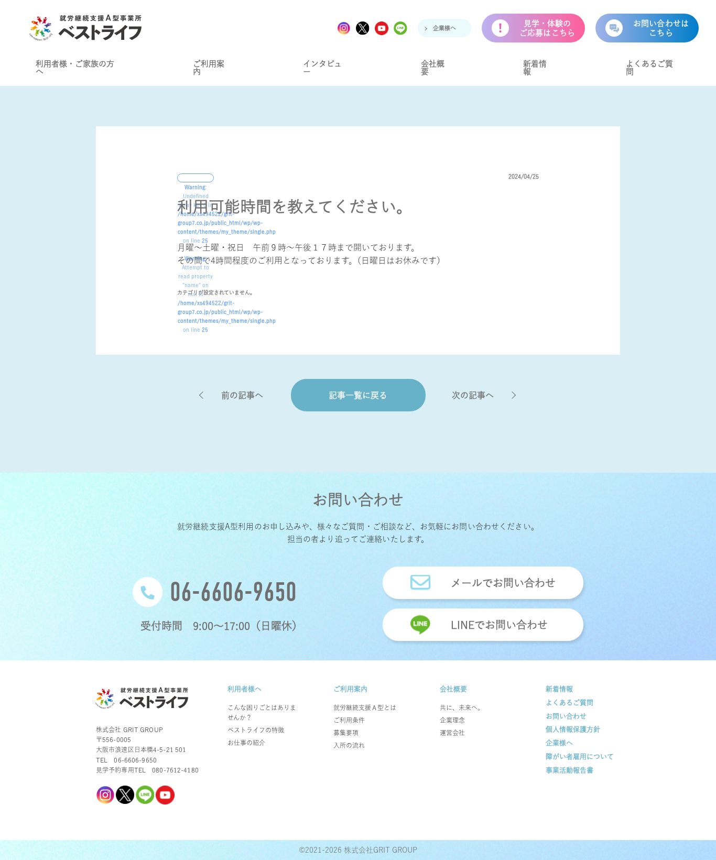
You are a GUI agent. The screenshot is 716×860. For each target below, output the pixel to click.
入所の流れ (349, 745)
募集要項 (346, 733)
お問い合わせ (566, 716)
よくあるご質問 (649, 67)
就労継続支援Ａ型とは (364, 707)
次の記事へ (473, 395)
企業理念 (452, 720)
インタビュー (322, 67)
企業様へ (444, 28)
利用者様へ (244, 688)
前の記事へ (242, 395)
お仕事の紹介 (246, 742)
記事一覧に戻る (358, 395)
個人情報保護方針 (573, 729)
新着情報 (535, 67)
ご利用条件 (349, 720)
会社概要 (432, 67)
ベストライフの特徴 (255, 730)
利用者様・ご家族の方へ (75, 67)
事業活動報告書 (569, 770)
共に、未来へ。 (462, 707)
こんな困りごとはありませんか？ (261, 712)
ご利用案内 (208, 67)
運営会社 (452, 733)
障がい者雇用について (580, 756)
